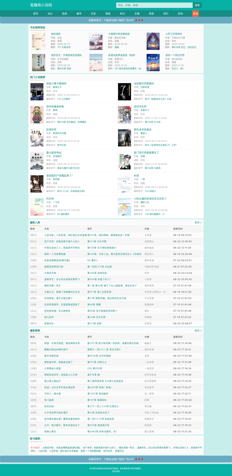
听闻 (136, 175)
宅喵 (142, 156)
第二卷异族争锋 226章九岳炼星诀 (105, 381)
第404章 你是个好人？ (99, 279)
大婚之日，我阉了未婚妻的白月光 (62, 291)
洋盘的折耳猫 (152, 266)
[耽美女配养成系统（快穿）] (96, 55)
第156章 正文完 (153, 122)
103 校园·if (150, 191)
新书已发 (61, 145)
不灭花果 (149, 298)
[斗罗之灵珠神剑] (153, 34)
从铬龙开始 (50, 273)
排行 (165, 13)
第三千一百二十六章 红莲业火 (103, 406)
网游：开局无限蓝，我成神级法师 (62, 343)
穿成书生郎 (140, 106)
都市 (79, 13)
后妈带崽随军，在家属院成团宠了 (62, 304)
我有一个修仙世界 (175, 55)
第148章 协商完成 (97, 273)
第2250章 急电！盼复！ (100, 387)
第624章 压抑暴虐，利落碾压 (71, 122)
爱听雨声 (149, 285)
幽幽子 (148, 343)
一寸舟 (56, 202)
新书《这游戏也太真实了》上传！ (161, 145)
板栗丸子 (57, 87)
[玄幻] (33, 247)
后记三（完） (178, 68)
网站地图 (116, 471)
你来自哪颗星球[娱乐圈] (57, 260)
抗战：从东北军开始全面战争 (59, 387)
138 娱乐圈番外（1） (155, 214)
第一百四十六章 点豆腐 (99, 266)
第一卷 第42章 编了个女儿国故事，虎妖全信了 (112, 285)
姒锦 (147, 400)
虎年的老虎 (150, 374)
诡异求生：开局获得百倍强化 (66, 55)
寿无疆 (148, 406)
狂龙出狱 (49, 406)
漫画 (117, 47)
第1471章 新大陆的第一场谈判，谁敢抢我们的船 (113, 343)
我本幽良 (149, 247)
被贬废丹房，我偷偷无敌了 (58, 362)
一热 (142, 179)
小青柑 (148, 279)
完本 (180, 13)
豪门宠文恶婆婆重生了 (146, 152)
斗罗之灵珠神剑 (174, 33)
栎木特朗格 (150, 381)
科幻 (122, 13)
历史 (93, 13)
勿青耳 (148, 323)
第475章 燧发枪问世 (98, 425)
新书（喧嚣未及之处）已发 (158, 99)
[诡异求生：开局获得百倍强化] (39, 55)
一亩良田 (149, 368)
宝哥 (147, 355)
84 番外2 (92, 260)
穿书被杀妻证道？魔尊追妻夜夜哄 (62, 418)
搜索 (197, 5)
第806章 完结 (64, 68)
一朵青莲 (149, 362)
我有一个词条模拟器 (55, 254)
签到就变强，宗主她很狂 (57, 310)
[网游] (33, 343)
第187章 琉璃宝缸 (97, 400)
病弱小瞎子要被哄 (56, 83)
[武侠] (33, 298)
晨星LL (143, 133)
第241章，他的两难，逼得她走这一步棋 (108, 235)
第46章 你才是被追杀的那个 (102, 310)
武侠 (64, 13)
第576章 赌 (93, 374)
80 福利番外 (63, 214)
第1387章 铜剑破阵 (97, 393)
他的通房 (56, 33)
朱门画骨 (49, 400)
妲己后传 (49, 317)
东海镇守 (57, 156)
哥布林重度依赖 (55, 106)
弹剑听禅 (149, 349)
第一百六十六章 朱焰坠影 (100, 418)
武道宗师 (51, 129)
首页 (35, 13)
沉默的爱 (144, 87)
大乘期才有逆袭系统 (119, 33)
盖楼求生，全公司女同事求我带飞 (62, 279)
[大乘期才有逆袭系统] (96, 34)
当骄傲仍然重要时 (144, 83)
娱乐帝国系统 (51, 355)
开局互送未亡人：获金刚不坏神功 (62, 247)
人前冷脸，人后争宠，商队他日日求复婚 (65, 235)
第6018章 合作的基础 (99, 355)
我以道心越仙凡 (52, 381)
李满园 (148, 317)
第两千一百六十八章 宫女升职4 (104, 349)
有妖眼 (56, 179)
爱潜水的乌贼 (59, 133)
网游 (107, 13)
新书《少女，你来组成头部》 (71, 191)
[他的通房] (39, 34)
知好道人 (149, 254)
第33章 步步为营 (96, 317)
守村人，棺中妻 (52, 393)
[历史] (33, 374)
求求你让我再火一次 (155, 291)
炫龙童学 (149, 387)
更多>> (198, 222)
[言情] (33, 260)
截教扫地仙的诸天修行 (56, 349)
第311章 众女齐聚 (97, 241)
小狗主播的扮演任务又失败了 (150, 198)
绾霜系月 (149, 418)
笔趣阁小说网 (41, 5)
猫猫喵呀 (149, 304)
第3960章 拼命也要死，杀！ (102, 431)
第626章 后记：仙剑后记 (184, 47)
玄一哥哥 (149, 393)
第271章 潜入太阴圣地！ (100, 291)
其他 (151, 13)
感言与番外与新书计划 (68, 168)
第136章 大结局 (153, 168)
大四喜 (148, 235)
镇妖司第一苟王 (52, 285)
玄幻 (50, 13)
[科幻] (33, 241)
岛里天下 (144, 110)
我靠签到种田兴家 (53, 266)
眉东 (147, 310)
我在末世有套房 (143, 129)
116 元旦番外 (63, 99)
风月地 (50, 198)
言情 (137, 13)
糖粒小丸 (144, 202)
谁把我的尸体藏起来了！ (60, 175)
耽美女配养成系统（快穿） (122, 55)
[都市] (33, 235)
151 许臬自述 (63, 47)
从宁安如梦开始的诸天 (56, 412)
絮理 (55, 110)
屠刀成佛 (149, 431)
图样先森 (149, 260)
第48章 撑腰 (94, 304)
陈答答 (148, 425)
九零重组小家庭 (52, 368)
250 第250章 (94, 368)
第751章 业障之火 (97, 362)
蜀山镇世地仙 (53, 152)
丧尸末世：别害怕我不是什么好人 (62, 241)
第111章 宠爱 (94, 323)
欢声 (147, 273)
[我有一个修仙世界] (153, 55)
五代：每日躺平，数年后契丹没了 (62, 425)
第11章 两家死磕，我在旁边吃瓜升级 (106, 298)
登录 (195, 13)
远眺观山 (149, 241)
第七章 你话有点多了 (98, 412)
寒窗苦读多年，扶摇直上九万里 (60, 374)
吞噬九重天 (50, 431)
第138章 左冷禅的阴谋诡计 (101, 247)
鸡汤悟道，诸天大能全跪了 (58, 298)
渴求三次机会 (152, 412)
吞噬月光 (49, 323)
